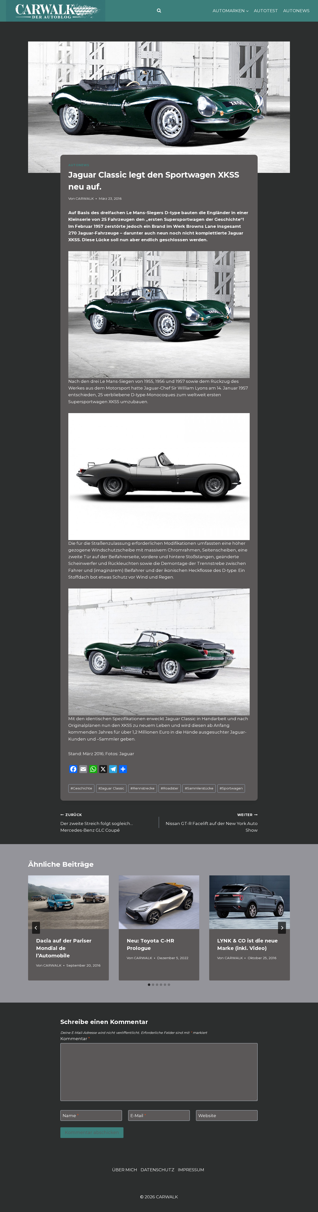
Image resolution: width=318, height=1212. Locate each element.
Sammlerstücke (199, 788)
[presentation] (68, 902)
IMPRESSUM (191, 1169)
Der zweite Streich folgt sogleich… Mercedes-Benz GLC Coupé (96, 823)
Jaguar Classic (111, 788)
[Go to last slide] (36, 928)
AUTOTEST (266, 10)
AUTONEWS (296, 10)
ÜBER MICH (124, 1169)
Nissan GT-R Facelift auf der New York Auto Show (212, 823)
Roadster (169, 788)
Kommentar (75, 1038)
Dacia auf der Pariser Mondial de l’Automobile (63, 948)
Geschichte (81, 788)
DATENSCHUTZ (157, 1169)
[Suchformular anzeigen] (159, 10)
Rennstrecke (142, 788)
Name (71, 1115)
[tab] (149, 984)
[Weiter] (282, 928)
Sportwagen (231, 788)
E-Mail (138, 1115)
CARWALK (85, 198)
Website (207, 1115)
